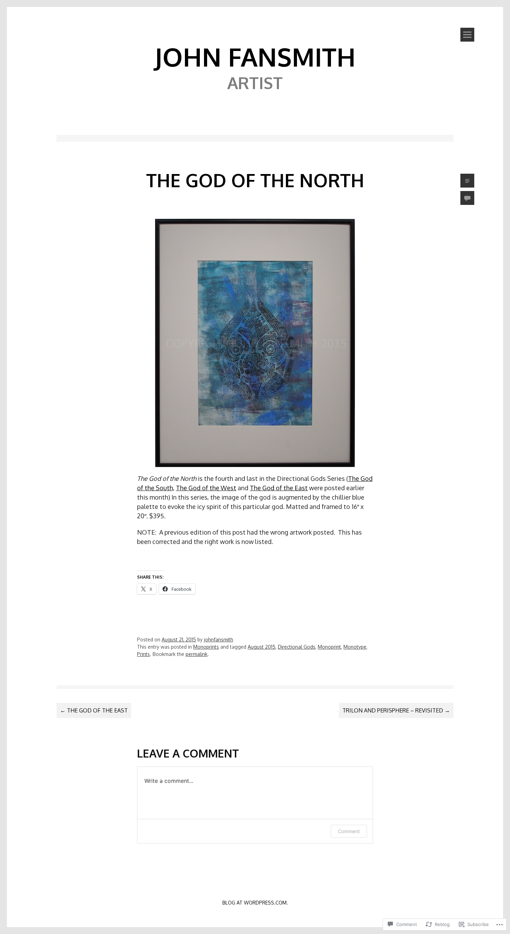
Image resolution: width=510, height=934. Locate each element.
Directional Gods (296, 647)
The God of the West (206, 488)
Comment (349, 831)
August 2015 (261, 647)
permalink (196, 654)
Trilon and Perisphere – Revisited (396, 710)
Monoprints (206, 647)
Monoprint (329, 647)
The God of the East (279, 488)
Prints (143, 654)
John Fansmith (255, 56)
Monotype (354, 647)
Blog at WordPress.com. (255, 903)
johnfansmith (218, 639)
